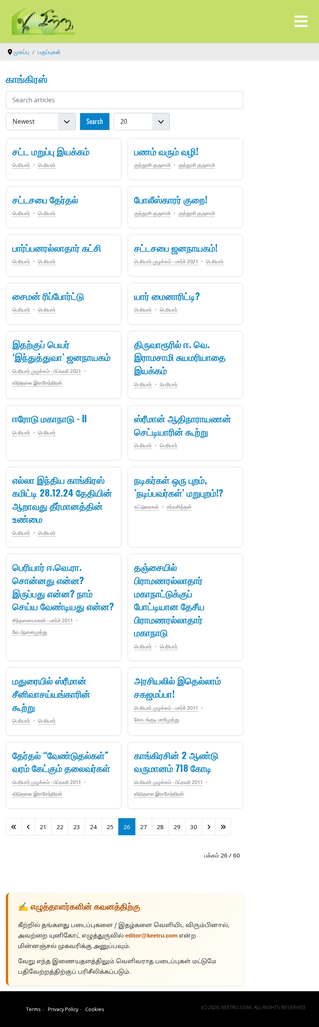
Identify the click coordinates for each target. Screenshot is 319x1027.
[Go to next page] (209, 826)
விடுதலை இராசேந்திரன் (37, 382)
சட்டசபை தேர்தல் (45, 199)
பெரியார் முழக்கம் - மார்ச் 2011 (166, 707)
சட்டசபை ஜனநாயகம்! (175, 247)
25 (110, 827)
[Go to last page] (223, 826)
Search (94, 121)
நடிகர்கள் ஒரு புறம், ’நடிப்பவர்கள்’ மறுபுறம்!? (178, 486)
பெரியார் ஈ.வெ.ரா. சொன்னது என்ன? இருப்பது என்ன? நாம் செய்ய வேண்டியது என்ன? (63, 586)
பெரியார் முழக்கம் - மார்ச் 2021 (166, 261)
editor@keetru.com (151, 936)
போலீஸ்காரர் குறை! (170, 199)
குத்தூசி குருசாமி (152, 164)
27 (143, 827)
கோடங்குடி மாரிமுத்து (156, 719)
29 (177, 827)
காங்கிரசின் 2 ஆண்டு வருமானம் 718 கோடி (176, 761)
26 (126, 827)
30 (193, 827)
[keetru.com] (43, 20)
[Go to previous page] (28, 826)
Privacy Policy (63, 1009)
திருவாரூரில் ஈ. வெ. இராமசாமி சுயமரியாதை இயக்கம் (180, 357)
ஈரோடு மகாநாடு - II (49, 418)
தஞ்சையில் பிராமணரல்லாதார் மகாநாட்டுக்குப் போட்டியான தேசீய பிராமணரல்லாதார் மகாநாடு (169, 599)
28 (160, 827)
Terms (33, 1009)
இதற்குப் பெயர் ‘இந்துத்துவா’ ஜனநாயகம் (61, 350)
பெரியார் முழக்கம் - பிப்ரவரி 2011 (46, 782)
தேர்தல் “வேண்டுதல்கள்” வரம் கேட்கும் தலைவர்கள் (61, 761)
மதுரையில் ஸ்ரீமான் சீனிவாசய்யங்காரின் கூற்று (51, 693)
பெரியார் (21, 164)
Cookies (94, 1009)
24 (93, 827)
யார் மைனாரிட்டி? (167, 296)
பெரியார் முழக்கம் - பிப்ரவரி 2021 (46, 370)
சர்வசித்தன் (179, 506)
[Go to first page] (14, 826)
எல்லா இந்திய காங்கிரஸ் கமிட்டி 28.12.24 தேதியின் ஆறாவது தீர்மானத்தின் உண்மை (62, 499)
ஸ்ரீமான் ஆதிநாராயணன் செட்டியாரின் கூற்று (182, 424)
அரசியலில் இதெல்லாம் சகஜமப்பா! (177, 686)
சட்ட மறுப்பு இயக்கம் (50, 151)
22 (59, 827)
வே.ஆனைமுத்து (29, 631)
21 (43, 827)
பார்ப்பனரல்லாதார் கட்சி (56, 247)
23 (76, 827)
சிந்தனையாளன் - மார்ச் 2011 (42, 620)
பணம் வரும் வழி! (166, 151)
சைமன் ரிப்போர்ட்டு (48, 296)
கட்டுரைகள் (146, 506)
